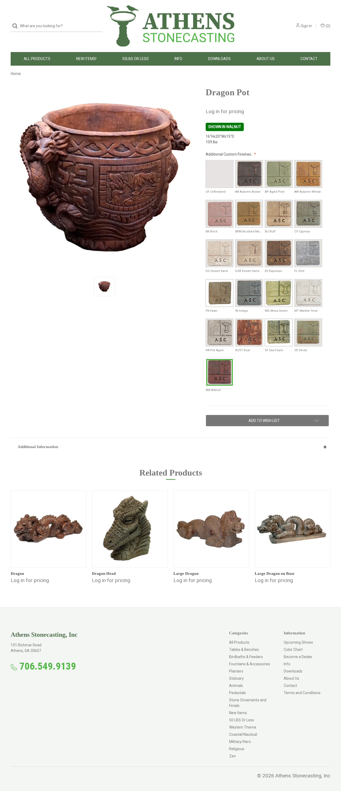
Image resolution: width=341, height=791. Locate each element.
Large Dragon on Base (274, 573)
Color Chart (293, 649)
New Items (238, 713)
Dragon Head (104, 573)
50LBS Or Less (135, 59)
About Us (266, 59)
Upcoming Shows (298, 642)
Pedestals (237, 693)
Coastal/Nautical (243, 734)
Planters (236, 671)
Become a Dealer (298, 657)
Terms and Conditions (302, 693)
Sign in (306, 26)
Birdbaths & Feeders (246, 657)
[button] (170, 447)
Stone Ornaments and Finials (247, 703)
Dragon (17, 573)
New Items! (86, 59)
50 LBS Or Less (241, 720)
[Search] (17, 26)
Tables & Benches (244, 649)
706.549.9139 (47, 666)
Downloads (219, 59)
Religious (236, 749)
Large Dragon (185, 573)
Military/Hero (240, 741)
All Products (37, 59)
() (327, 26)
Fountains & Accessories (249, 664)
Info (178, 59)
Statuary (236, 678)
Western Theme (242, 727)
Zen (232, 756)
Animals (236, 685)
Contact (309, 59)
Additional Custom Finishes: (229, 154)
